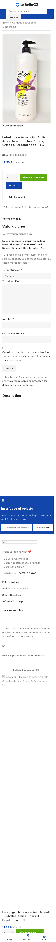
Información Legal (13, 601)
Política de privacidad (15, 588)
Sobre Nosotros (11, 594)
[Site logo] (27, 4)
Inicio (5, 22)
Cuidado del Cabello (24, 22)
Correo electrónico (14, 333)
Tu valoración (11, 281)
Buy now (14, 185)
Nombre (8, 318)
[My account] (50, 14)
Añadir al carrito (33, 177)
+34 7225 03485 (26, 573)
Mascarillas (9, 26)
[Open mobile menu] (3, 14)
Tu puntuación (12, 269)
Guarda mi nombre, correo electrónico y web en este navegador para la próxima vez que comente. (26, 356)
